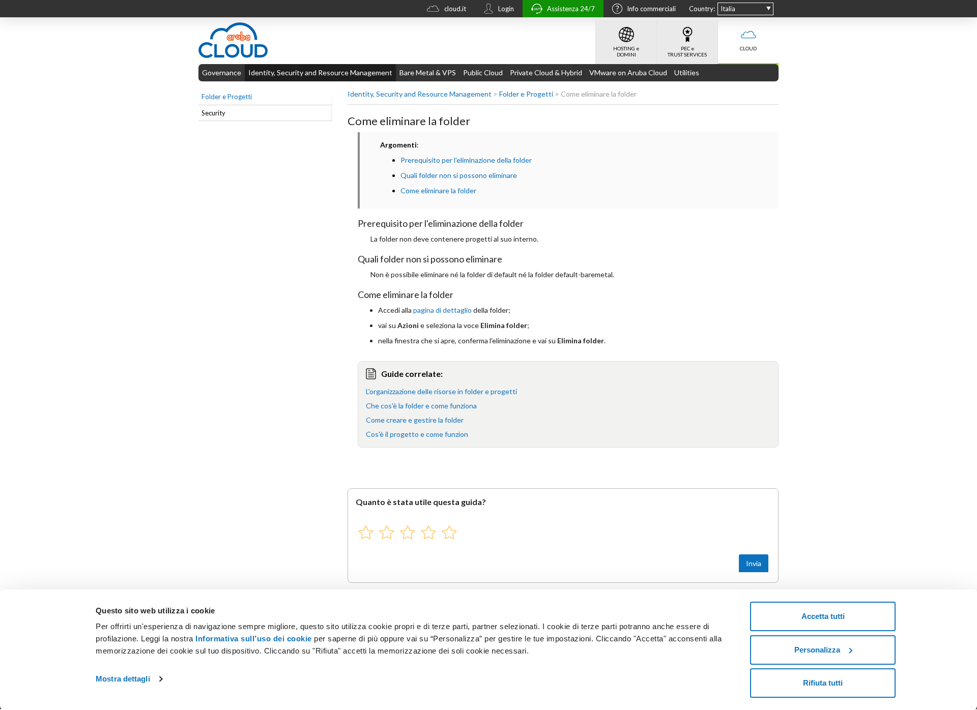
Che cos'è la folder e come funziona (421, 405)
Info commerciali (651, 9)
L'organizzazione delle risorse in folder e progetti (441, 391)
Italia (728, 9)
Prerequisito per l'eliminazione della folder (466, 160)
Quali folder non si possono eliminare (458, 175)
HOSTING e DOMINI (626, 51)
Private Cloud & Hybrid (546, 72)
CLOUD (748, 48)
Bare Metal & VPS (427, 72)
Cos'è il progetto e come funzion (417, 434)
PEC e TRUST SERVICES (687, 51)
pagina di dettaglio (442, 310)
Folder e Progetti (227, 97)
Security (213, 113)
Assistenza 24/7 (571, 9)
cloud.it (455, 9)
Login (506, 9)
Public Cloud (483, 72)
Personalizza (817, 649)
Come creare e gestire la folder (415, 420)
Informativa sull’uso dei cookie (252, 638)
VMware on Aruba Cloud (628, 72)
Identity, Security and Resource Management (320, 72)
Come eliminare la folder (438, 190)
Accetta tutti (823, 616)
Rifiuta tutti (823, 682)
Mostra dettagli (123, 678)
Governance (221, 72)
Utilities (686, 72)
